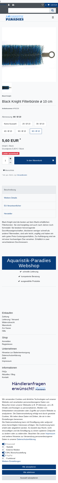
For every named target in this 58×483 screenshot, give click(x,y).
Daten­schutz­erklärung (26, 439)
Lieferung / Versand (10, 319)
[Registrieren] (13, 5)
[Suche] (52, 10)
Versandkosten (22, 175)
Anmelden (6, 341)
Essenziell (10, 444)
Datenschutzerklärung (11, 355)
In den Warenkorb (34, 160)
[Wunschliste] (43, 5)
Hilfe (4, 331)
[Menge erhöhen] (10, 159)
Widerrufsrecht (8, 322)
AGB (4, 358)
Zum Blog (3, 4)
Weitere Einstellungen (11, 461)
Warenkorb (6, 325)
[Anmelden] (9, 5)
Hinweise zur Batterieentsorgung (16, 352)
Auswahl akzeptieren (29, 478)
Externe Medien (13, 450)
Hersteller (8, 213)
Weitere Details (10, 198)
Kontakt (5, 377)
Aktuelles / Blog (8, 374)
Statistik (9, 447)
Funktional (10, 458)
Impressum (7, 361)
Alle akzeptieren (29, 467)
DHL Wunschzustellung (16, 453)
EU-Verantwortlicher (12, 206)
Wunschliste (9, 170)
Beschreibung (10, 190)
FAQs (4, 371)
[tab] (29, 190)
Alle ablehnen (29, 472)
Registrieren (7, 344)
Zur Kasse (6, 328)
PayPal (9, 455)
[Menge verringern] (10, 162)
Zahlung (5, 317)
